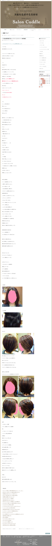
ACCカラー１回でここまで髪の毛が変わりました (11, 492)
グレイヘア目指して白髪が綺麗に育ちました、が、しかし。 (13, 490)
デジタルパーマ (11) (42, 62)
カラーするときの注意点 (7, 520)
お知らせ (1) (41, 68)
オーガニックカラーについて (8, 512)
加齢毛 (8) (40, 53)
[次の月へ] (49, 74)
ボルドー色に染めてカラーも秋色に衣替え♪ (10, 495)
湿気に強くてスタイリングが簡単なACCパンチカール (26, 528)
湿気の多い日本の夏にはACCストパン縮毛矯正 (9, 528)
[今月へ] (47, 74)
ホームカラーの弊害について (8, 521)
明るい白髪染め (5, 517)
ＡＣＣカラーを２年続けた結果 (8, 504)
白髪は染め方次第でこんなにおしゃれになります (11, 509)
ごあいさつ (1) (41, 40)
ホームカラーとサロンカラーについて (9, 523)
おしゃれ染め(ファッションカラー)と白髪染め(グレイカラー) (13, 514)
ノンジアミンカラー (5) (42, 47)
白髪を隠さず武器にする (7, 515)
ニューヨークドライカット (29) (44, 49)
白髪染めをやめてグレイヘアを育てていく (10, 493)
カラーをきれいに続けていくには (8, 518)
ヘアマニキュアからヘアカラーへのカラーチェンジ (11, 506)
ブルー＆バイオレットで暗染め (8, 498)
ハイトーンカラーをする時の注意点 (9, 507)
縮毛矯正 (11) (41, 55)
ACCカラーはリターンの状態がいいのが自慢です (11, 501)
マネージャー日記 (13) (42, 66)
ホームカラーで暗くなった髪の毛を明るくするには (11, 503)
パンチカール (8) (41, 64)
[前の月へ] (46, 74)
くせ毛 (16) (41, 51)
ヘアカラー (12, 40)
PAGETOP (47, 533)
